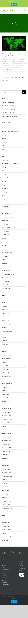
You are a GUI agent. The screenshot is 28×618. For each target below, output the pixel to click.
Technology (6, 313)
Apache (5, 135)
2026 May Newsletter (8, 105)
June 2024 (6, 394)
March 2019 (6, 526)
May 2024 (5, 398)
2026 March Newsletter (9, 109)
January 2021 (6, 469)
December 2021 (7, 440)
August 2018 (6, 540)
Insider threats (7, 213)
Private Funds (6, 270)
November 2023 (7, 419)
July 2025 (5, 362)
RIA (4, 292)
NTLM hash (6, 235)
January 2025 (6, 373)
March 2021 (6, 465)
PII (4, 260)
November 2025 (7, 355)
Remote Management (8, 284)
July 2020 (5, 479)
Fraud (4, 195)
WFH (4, 327)
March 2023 (6, 422)
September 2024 (7, 383)
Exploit (5, 185)
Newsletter (6, 231)
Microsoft (5, 224)
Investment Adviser (6, 79)
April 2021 (6, 462)
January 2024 (6, 412)
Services (5, 306)
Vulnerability (6, 320)
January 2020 (6, 497)
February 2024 (7, 408)
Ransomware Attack (8, 274)
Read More (4, 80)
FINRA (5, 192)
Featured (5, 188)
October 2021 (6, 444)
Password (5, 249)
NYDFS (5, 238)
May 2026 (5, 344)
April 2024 (6, 401)
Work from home (7, 331)
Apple (4, 138)
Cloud (4, 174)
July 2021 (5, 455)
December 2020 (7, 472)
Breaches (5, 160)
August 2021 (6, 451)
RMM (4, 295)
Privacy (5, 263)
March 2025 (6, 369)
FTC (4, 199)
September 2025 (7, 358)
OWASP (5, 245)
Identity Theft (6, 210)
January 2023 (6, 426)
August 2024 (6, 387)
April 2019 (6, 522)
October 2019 (6, 504)
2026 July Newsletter (8, 102)
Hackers (17, 77)
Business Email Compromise (10, 163)
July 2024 (5, 390)
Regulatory (6, 281)
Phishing (5, 256)
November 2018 (7, 536)
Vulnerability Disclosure (9, 324)
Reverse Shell (6, 288)
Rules (4, 299)
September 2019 (7, 508)
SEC (4, 302)
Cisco (4, 170)
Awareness (6, 145)
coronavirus (6, 178)
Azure (4, 149)
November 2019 (7, 501)
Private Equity (14, 79)
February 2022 (7, 433)
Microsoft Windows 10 (9, 227)
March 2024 (6, 405)
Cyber (13, 77)
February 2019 (7, 529)
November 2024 (7, 376)
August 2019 (6, 512)
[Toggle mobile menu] (25, 10)
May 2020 (5, 483)
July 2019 (5, 515)
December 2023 (7, 415)
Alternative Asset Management (11, 131)
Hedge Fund (21, 77)
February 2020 (7, 494)
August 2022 (6, 430)
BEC (4, 156)
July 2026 (5, 340)
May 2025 (5, 365)
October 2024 (6, 380)
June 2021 (6, 458)
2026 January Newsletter (9, 112)
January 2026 (6, 351)
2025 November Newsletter (10, 116)
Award (5, 142)
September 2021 (7, 447)
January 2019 (6, 533)
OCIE (4, 242)
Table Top (5, 309)
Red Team (5, 277)
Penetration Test (7, 252)
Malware (5, 220)
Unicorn (5, 316)
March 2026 (6, 348)
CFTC (4, 167)
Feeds (13, 552)
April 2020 (6, 487)
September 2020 (7, 476)
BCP (4, 153)
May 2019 (5, 519)
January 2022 (6, 437)
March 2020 (6, 490)
